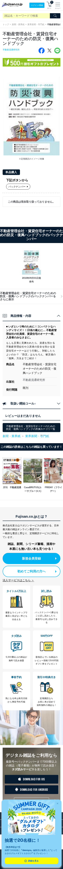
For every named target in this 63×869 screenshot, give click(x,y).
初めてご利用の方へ (31, 571)
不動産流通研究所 (11, 49)
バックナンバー (17, 186)
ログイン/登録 (37, 5)
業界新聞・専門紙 (35, 24)
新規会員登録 (31, 558)
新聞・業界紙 (18, 24)
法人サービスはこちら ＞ (18, 580)
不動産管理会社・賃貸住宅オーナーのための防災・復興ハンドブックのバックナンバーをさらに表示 (28, 296)
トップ (6, 24)
